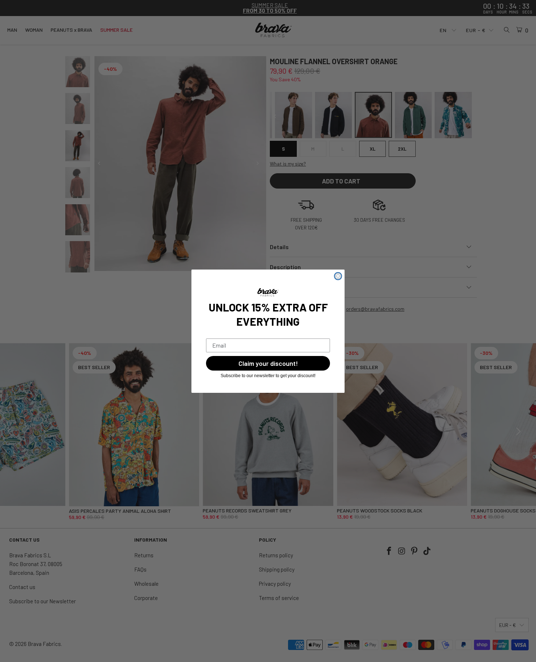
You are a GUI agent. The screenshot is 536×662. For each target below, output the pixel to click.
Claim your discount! (268, 363)
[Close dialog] (338, 276)
